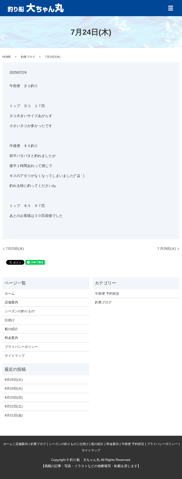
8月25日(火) (14, 379)
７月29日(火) (166, 248)
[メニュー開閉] (170, 8)
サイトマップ (15, 355)
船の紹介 (11, 329)
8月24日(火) (14, 388)
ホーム (10, 293)
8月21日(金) (14, 415)
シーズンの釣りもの (20, 311)
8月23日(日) (14, 397)
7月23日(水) (15, 248)
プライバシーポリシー (21, 347)
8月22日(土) (14, 406)
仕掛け (10, 320)
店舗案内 (11, 302)
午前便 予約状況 (107, 293)
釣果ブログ (28, 57)
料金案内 (11, 338)
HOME (6, 57)
